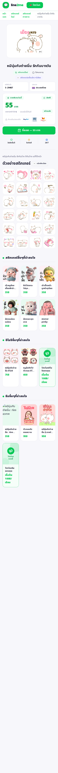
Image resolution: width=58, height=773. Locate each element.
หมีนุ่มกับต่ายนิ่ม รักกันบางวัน (45, 15)
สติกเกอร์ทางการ (27, 15)
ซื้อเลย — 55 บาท (31, 130)
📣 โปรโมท (34, 5)
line (17, 5)
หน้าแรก (4, 15)
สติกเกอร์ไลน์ (15, 15)
